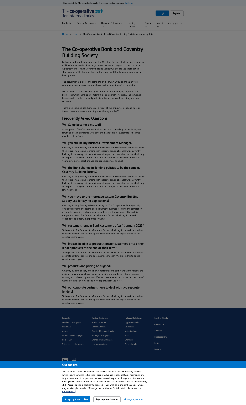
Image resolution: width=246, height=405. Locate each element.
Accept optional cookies (76, 399)
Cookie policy (68, 391)
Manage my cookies (134, 399)
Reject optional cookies (107, 399)
